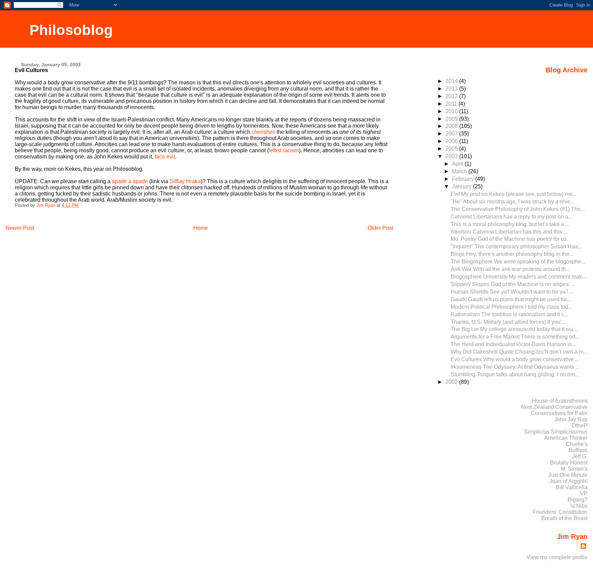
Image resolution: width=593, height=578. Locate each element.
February (463, 179)
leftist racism (284, 150)
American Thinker (566, 438)
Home (200, 228)
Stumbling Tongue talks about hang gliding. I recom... (515, 374)
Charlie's (577, 444)
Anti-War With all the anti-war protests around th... (510, 269)
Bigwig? (578, 500)
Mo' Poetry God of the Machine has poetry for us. (509, 239)
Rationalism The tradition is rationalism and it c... (509, 314)
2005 (452, 149)
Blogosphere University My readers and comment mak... (518, 277)
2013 (452, 89)
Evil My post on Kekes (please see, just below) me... (514, 194)
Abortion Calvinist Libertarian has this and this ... (509, 232)
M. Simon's (574, 469)
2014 (452, 81)
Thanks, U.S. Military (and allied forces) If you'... (508, 322)
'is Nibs (579, 506)
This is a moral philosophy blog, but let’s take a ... (510, 224)
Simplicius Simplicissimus (556, 432)
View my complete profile (557, 557)
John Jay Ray (571, 419)
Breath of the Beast (564, 518)
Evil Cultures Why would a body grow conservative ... (515, 359)
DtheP (580, 425)
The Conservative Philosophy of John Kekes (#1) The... (518, 209)
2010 (452, 111)
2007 (452, 134)
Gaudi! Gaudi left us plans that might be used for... (511, 299)
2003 (452, 156)
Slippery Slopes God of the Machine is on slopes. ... (513, 284)
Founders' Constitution (560, 512)
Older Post (380, 228)
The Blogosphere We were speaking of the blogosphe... (518, 261)
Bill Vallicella (572, 487)
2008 (452, 126)
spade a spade (130, 181)
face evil (165, 157)
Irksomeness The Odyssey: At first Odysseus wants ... (515, 367)
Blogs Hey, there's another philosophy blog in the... (512, 254)
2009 (452, 119)
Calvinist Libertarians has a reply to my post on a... (511, 217)
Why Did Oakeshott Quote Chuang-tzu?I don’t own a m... (519, 352)
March (460, 171)
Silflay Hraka (185, 181)
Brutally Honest (569, 462)
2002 (452, 382)
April (458, 164)
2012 (452, 96)
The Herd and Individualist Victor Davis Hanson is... (513, 344)
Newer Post (19, 228)
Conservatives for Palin (559, 413)
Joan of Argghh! (568, 481)
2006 (452, 141)
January (462, 186)
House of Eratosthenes (560, 401)
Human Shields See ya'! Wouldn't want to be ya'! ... (512, 292)
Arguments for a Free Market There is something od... (515, 337)
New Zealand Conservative (554, 407)
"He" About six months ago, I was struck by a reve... (512, 201)
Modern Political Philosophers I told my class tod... (511, 307)
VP (584, 493)
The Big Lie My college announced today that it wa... (514, 329)
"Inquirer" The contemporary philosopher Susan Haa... (516, 246)
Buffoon (578, 450)
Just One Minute (568, 475)
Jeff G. (580, 456)
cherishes (263, 132)
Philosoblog (71, 30)
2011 (451, 104)
